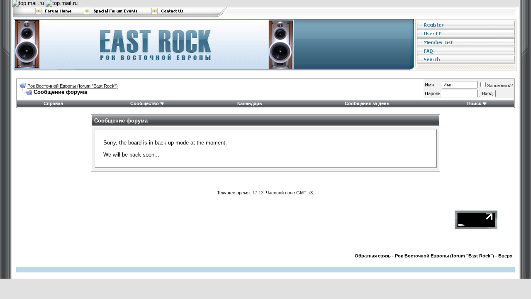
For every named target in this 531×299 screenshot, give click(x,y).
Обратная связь (373, 255)
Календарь (249, 103)
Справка (53, 103)
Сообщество (144, 103)
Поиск (474, 103)
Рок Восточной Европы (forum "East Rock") (72, 85)
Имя (429, 84)
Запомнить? (500, 85)
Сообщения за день (367, 103)
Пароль (433, 93)
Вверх (505, 255)
